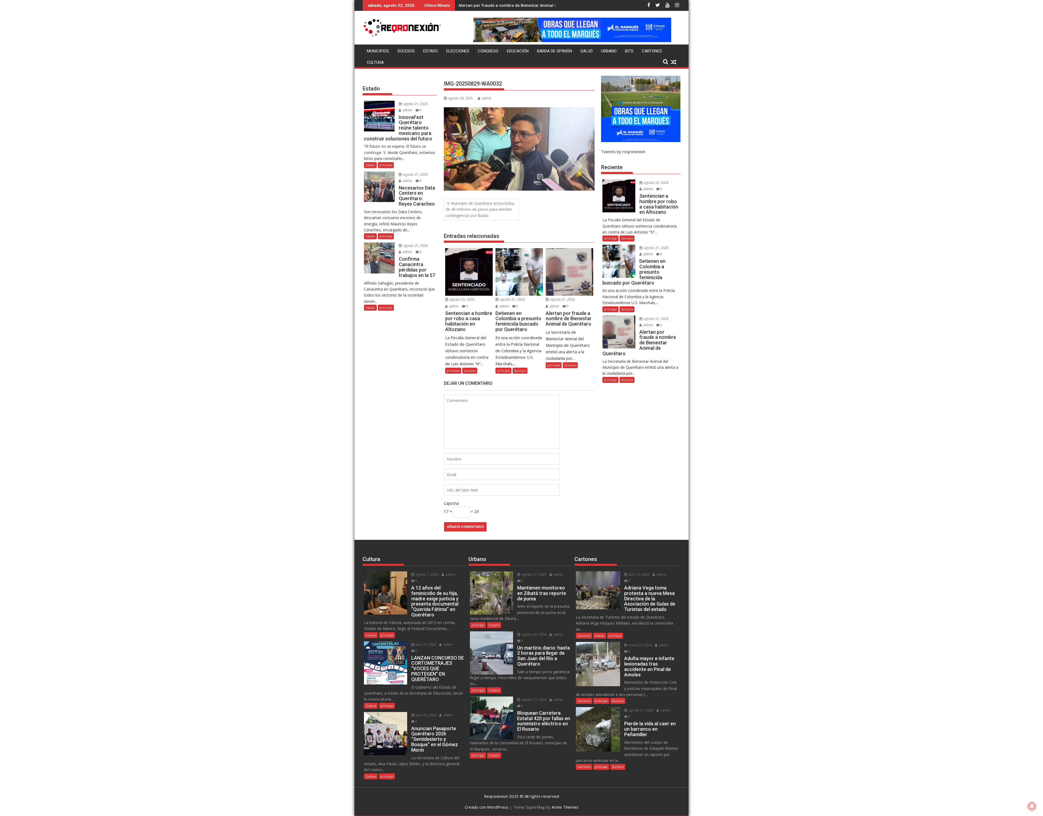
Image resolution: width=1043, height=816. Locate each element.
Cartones (652, 51)
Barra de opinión (554, 51)
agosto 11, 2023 (640, 710)
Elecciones (457, 51)
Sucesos (406, 51)
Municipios (378, 51)
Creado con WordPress (486, 807)
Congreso (488, 51)
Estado (430, 51)
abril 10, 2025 (638, 574)
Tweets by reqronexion (623, 151)
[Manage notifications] (1032, 806)
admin (486, 98)
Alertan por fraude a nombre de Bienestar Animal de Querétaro (519, 5)
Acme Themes (565, 807)
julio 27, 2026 (425, 644)
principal (453, 370)
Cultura (375, 62)
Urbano (609, 51)
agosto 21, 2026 (511, 299)
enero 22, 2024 (640, 645)
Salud (586, 51)
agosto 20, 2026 (533, 634)
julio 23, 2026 (425, 715)
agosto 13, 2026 (533, 699)
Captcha (451, 503)
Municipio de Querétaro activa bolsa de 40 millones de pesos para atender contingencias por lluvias (480, 209)
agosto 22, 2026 (461, 299)
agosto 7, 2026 (426, 574)
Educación (518, 51)
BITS (629, 51)
